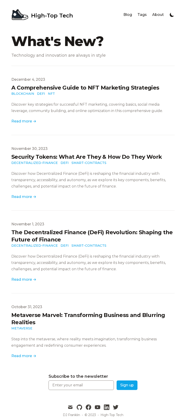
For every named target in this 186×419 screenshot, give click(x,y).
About (158, 14)
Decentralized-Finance (34, 163)
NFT (51, 94)
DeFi (41, 94)
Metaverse (21, 328)
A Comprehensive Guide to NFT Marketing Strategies (85, 87)
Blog (127, 14)
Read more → (23, 121)
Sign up (127, 385)
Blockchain (22, 94)
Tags (142, 14)
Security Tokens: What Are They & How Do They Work (86, 156)
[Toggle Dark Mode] (172, 14)
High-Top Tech (111, 415)
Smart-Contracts (88, 163)
